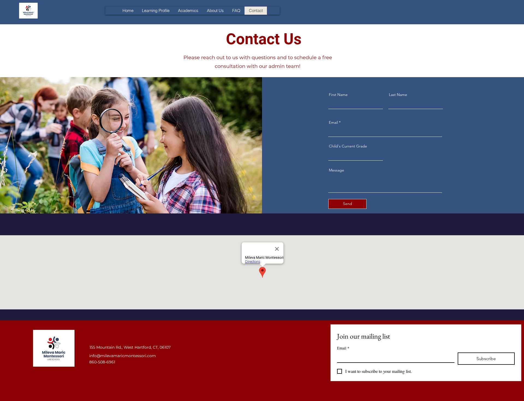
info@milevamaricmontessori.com (122, 355)
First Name (338, 95)
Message (336, 170)
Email (333, 122)
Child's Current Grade (348, 146)
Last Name (398, 95)
